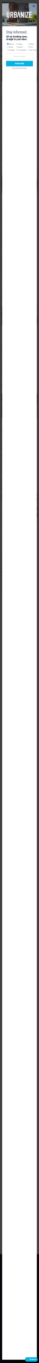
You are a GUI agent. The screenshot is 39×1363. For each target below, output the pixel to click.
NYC (31, 47)
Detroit (20, 47)
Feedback (32, 1359)
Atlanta (11, 44)
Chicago (12, 50)
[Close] (33, 6)
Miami (32, 44)
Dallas (20, 44)
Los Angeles (22, 50)
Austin (11, 47)
